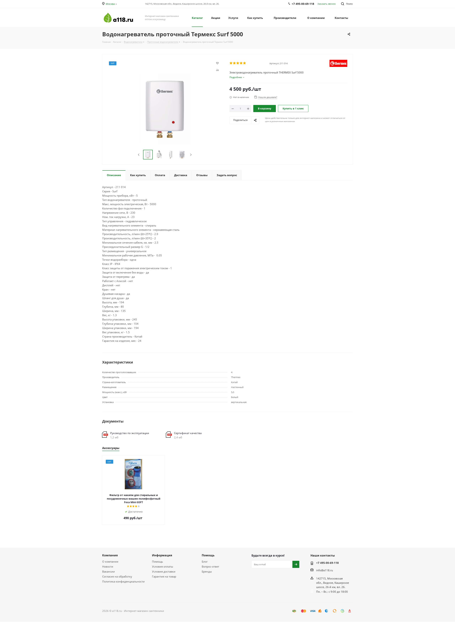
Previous (138, 154)
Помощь (157, 561)
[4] (241, 63)
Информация (162, 555)
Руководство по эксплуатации (129, 433)
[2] (234, 63)
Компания (110, 555)
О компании (110, 561)
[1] (231, 63)
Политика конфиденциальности (123, 581)
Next (190, 154)
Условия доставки (163, 571)
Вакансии (108, 571)
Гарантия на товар (164, 576)
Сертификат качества (188, 433)
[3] (238, 63)
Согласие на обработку (117, 576)
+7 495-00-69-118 (327, 563)
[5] (244, 63)
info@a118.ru (324, 570)
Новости (107, 566)
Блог (205, 561)
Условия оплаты (162, 566)
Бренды (207, 571)
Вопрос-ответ (210, 566)
